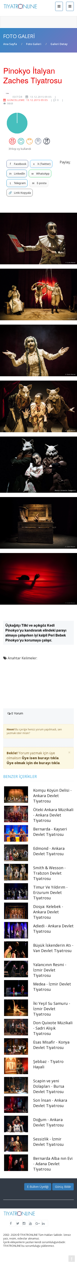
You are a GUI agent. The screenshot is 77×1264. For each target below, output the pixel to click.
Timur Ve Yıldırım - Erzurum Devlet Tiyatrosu (50, 892)
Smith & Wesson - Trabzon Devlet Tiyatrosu (49, 873)
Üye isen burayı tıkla (40, 758)
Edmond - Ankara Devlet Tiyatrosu (49, 851)
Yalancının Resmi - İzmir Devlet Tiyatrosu (49, 970)
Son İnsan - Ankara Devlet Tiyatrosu (50, 1103)
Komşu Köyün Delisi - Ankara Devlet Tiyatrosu (52, 796)
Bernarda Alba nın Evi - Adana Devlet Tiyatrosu (53, 1164)
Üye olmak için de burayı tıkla (33, 763)
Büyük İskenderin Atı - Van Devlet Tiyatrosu (53, 948)
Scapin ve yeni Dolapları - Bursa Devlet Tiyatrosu (48, 1086)
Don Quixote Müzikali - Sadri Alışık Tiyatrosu (53, 1028)
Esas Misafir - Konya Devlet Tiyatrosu (51, 1044)
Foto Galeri (33, 44)
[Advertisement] (38, 687)
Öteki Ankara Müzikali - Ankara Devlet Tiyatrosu (53, 815)
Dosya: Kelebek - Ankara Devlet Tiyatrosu (48, 912)
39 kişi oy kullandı (20, 149)
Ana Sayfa (10, 44)
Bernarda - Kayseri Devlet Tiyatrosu (50, 831)
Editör (17, 96)
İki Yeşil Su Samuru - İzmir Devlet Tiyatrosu (51, 1009)
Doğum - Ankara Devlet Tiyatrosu (48, 1122)
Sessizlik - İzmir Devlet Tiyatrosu (48, 1141)
